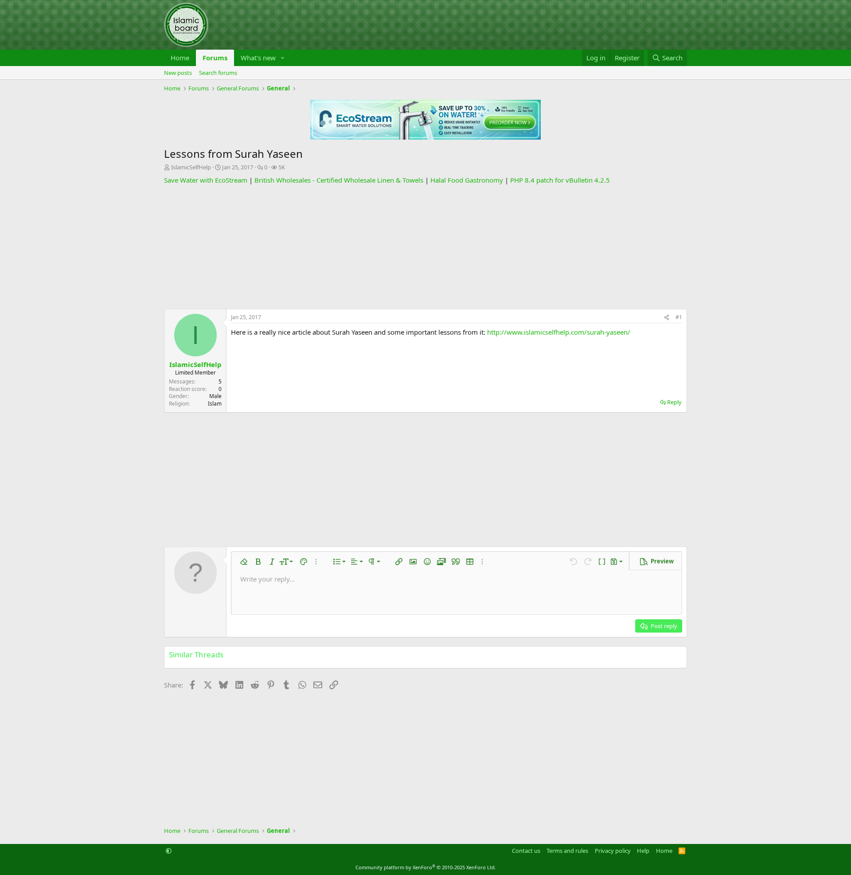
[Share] (666, 317)
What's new (258, 57)
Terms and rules (567, 851)
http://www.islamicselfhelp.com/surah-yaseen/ (558, 332)
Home (180, 57)
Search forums (218, 73)
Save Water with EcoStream (205, 180)
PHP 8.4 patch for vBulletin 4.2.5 (560, 180)
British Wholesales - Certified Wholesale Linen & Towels (338, 180)
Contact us (526, 851)
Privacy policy (613, 851)
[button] (283, 58)
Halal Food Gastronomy (466, 180)
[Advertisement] (425, 247)
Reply (674, 402)
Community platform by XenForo (425, 867)
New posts (178, 73)
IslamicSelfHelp (191, 167)
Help (643, 851)
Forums (215, 57)
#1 (678, 317)
